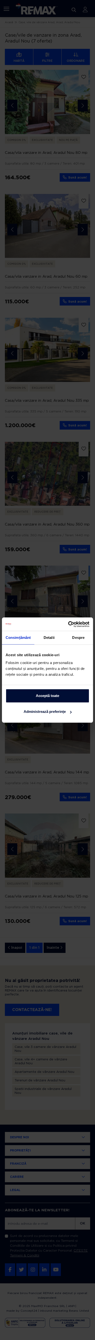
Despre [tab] (78, 637)
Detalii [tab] (49, 637)
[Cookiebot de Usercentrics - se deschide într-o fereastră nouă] (68, 624)
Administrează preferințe (45, 711)
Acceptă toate (47, 696)
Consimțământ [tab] (18, 637)
